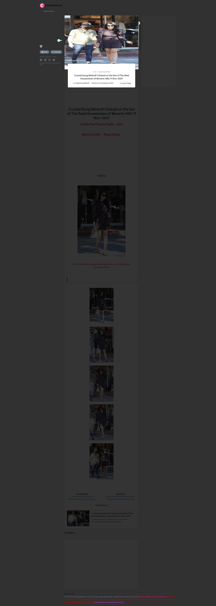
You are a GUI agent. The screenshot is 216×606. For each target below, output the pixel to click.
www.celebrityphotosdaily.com (153, 596)
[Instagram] (49, 60)
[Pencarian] (41, 12)
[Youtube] (54, 60)
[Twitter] (45, 60)
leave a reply (126, 83)
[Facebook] (41, 60)
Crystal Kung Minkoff (82, 83)
